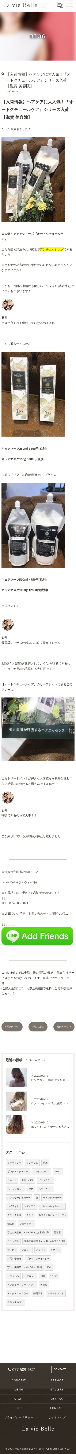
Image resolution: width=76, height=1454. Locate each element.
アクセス (55, 1249)
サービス (12, 1249)
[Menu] (69, 4)
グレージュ (32, 1162)
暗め (45, 1162)
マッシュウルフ (41, 1171)
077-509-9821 (18, 903)
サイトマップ (57, 1417)
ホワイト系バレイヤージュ (52, 1215)
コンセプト (13, 1241)
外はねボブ (27, 1180)
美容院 (43, 1284)
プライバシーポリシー (38, 1258)
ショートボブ (26, 1223)
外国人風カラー (15, 1302)
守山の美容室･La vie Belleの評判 (24, 1267)
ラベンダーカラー (52, 1197)
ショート (12, 1180)
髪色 (31, 1188)
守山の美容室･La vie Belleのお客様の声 (28, 1232)
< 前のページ (12, 1026)
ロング (29, 1215)
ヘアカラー (30, 1275)
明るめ (10, 1223)
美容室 (57, 1232)
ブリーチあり (14, 1215)
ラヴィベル (13, 1275)
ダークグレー (14, 1162)
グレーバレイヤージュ (52, 1206)
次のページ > (64, 1026)
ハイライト (13, 1206)
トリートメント (56, 1293)
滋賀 (43, 1275)
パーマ (58, 1171)
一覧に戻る (38, 1026)
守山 (49, 1267)
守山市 (53, 1275)
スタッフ (40, 1249)
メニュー (26, 1249)
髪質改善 (38, 1293)
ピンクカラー (45, 1180)
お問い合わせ (14, 1258)
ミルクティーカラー (17, 1293)
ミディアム (30, 1206)
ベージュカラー (15, 1188)
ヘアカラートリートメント (21, 1284)
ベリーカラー (45, 1188)
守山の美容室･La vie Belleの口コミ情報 (44, 1241)
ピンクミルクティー (17, 1171)
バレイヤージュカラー (19, 1197)
